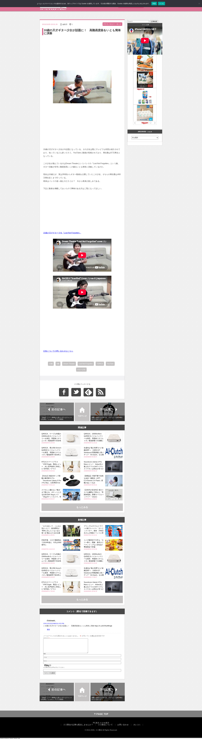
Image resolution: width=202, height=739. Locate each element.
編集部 (64, 24)
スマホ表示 (104, 723)
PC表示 (96, 723)
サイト (45, 661)
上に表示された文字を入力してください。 (54, 667)
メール (45, 657)
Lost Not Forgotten (86, 364)
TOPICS (100, 364)
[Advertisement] (82, 53)
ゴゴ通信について (105, 725)
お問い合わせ (123, 725)
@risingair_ (51, 620)
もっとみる (82, 507)
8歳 (58, 364)
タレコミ (137, 725)
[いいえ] (199, 3)
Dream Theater (69, 364)
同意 (154, 3)
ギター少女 (81, 369)
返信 (48, 629)
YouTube (110, 364)
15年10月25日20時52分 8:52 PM (53, 623)
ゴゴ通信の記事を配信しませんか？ (78, 725)
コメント (46, 637)
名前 (44, 653)
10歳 (51, 364)
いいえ (161, 3)
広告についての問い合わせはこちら (58, 351)
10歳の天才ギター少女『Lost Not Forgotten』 (62, 233)
